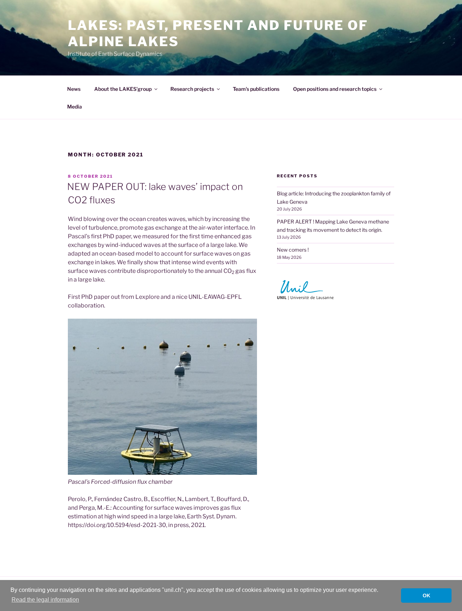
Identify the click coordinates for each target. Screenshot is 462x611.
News (73, 89)
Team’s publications (256, 89)
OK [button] (426, 595)
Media (74, 106)
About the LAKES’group (123, 89)
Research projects (192, 89)
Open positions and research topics (334, 89)
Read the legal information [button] (45, 600)
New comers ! (293, 250)
